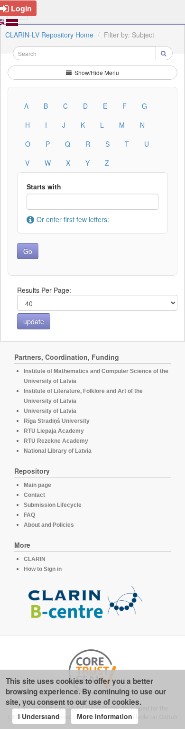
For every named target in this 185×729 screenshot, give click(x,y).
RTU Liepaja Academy (54, 431)
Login (21, 8)
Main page (37, 485)
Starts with (44, 186)
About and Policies (49, 525)
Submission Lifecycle (53, 505)
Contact (34, 495)
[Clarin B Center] (85, 604)
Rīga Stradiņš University (57, 421)
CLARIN (35, 559)
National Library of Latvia (58, 451)
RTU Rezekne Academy (56, 441)
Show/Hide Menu (96, 72)
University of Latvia (50, 411)
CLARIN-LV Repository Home (49, 34)
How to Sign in (43, 569)
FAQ (29, 515)
